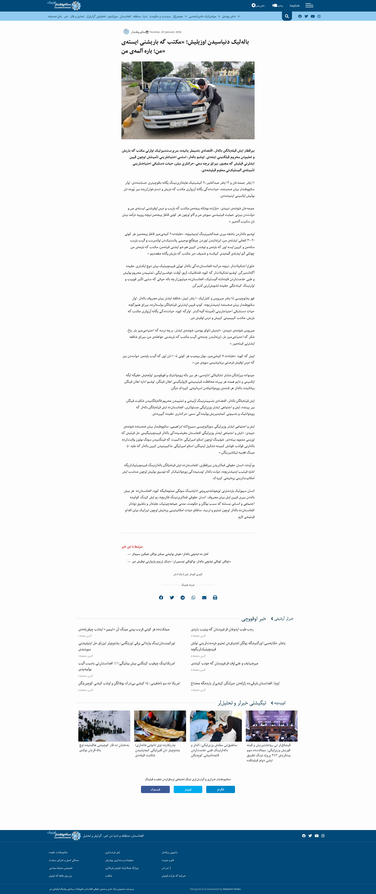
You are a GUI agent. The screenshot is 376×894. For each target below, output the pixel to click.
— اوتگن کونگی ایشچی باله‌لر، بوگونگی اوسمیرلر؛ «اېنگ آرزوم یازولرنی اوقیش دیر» (179, 561)
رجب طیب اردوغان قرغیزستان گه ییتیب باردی (222, 629)
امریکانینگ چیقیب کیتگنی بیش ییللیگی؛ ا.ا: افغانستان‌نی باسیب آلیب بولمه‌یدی (126, 666)
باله (180, 574)
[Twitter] (306, 16)
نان (175, 574)
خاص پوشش (229, 16)
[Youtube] (313, 16)
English (295, 6)
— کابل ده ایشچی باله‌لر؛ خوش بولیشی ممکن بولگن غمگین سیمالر (168, 554)
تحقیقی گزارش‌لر (96, 16)
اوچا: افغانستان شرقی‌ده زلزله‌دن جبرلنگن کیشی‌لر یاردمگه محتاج (235, 683)
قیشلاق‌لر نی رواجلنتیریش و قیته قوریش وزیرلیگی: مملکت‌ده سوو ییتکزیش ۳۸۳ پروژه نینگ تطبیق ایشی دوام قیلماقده (269, 753)
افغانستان (125, 16)
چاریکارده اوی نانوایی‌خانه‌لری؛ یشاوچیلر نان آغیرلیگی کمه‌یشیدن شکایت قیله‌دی (157, 750)
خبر (66, 16)
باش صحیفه (55, 16)
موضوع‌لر (178, 16)
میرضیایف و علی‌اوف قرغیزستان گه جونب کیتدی (224, 663)
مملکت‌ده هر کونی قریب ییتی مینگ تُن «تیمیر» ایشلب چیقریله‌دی (123, 629)
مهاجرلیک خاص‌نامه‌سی (202, 16)
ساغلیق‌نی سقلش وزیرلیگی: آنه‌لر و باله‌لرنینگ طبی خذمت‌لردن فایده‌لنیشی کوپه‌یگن (214, 750)
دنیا (145, 16)
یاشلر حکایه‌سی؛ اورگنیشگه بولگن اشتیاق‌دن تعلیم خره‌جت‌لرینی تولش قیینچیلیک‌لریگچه (238, 646)
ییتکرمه (280, 6)
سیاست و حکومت (160, 16)
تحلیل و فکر (77, 16)
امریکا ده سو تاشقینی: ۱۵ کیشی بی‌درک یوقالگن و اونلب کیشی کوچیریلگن (129, 683)
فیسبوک (155, 789)
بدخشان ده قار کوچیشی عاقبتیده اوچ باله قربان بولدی (104, 747)
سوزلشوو (113, 16)
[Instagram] (319, 16)
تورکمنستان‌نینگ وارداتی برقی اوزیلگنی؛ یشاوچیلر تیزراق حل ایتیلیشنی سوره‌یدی (126, 646)
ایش (186, 574)
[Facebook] (300, 16)
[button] (287, 16)
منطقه (137, 16)
